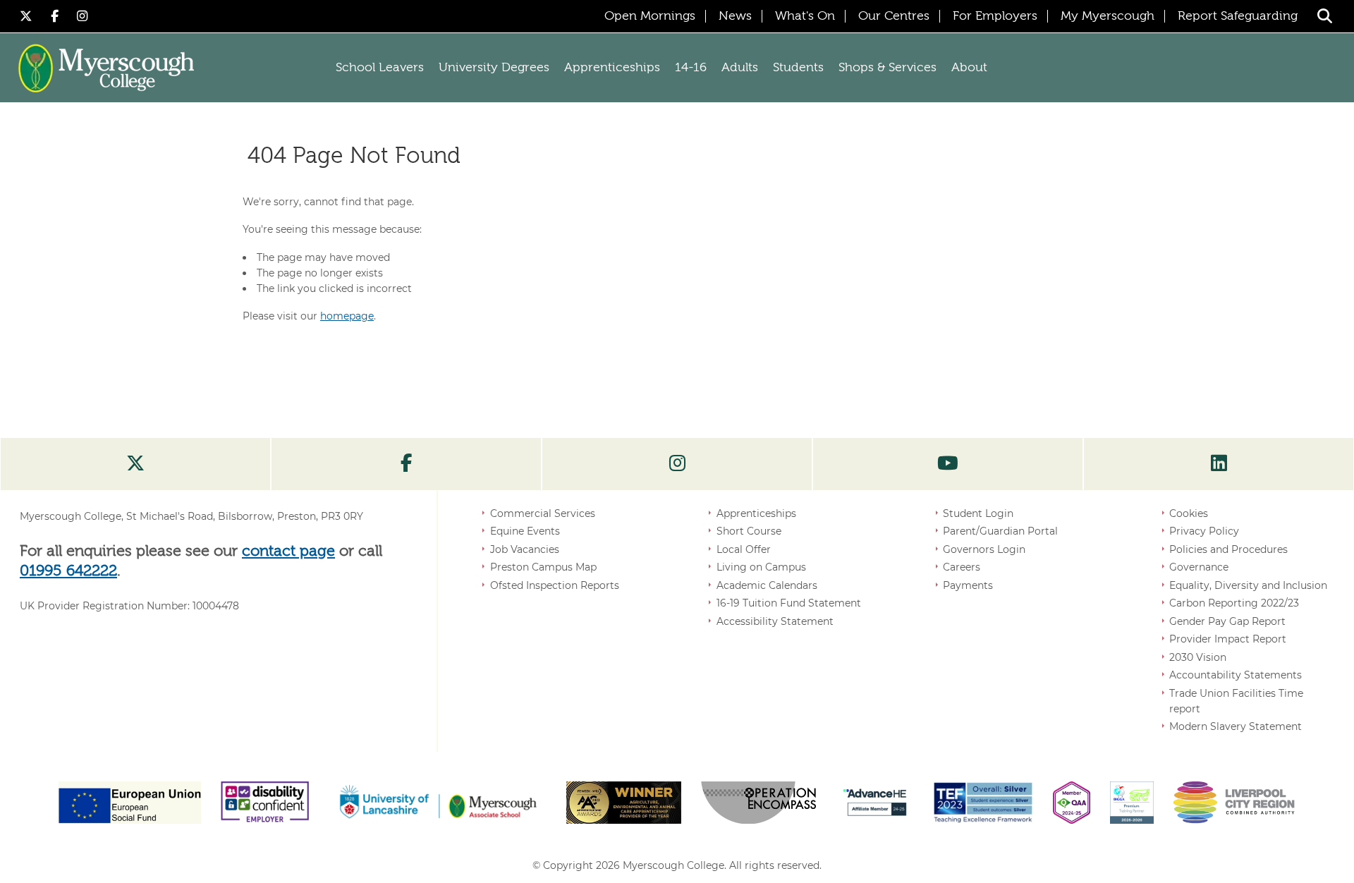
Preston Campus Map (543, 567)
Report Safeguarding (1238, 16)
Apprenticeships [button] (612, 67)
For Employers (995, 16)
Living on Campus (761, 567)
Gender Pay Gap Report (1227, 621)
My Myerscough (1107, 16)
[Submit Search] (1324, 15)
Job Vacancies (524, 549)
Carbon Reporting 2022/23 (1234, 603)
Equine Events (525, 531)
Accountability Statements (1235, 675)
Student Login (978, 513)
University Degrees (494, 67)
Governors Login (984, 549)
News (735, 16)
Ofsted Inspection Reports (554, 585)
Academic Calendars (766, 585)
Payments (968, 585)
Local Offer (743, 549)
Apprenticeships (756, 513)
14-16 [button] (691, 67)
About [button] (969, 67)
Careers (961, 567)
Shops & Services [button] (887, 67)
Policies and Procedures (1228, 549)
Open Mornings (649, 16)
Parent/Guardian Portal (1000, 531)
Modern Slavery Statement (1235, 726)
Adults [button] (739, 67)
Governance (1198, 567)
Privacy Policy (1204, 531)
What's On (805, 16)
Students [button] (798, 67)
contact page (288, 551)
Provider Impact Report (1227, 639)
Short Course (748, 531)
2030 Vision (1197, 657)
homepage (347, 316)
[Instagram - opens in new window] (82, 15)
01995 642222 (68, 571)
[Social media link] (135, 464)
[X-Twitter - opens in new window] (28, 15)
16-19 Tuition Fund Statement (788, 603)
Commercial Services (542, 513)
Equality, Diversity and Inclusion (1248, 585)
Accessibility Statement (775, 621)
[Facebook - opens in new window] (57, 15)
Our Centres (893, 16)
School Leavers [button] (380, 67)
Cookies (1188, 513)
